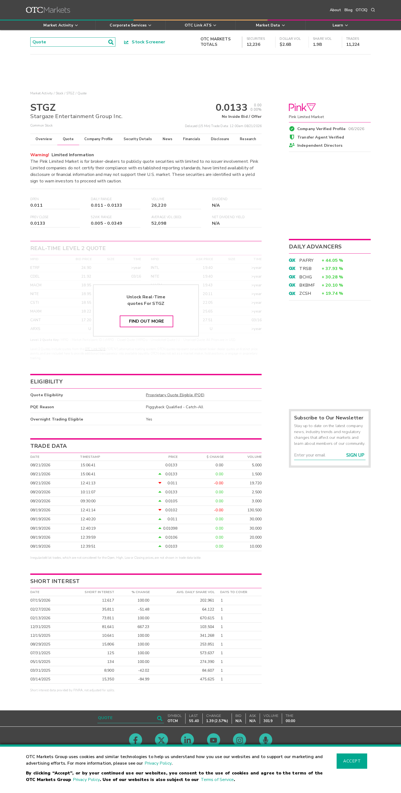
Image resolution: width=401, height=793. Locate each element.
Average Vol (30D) (166, 217)
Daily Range (101, 199)
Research (248, 139)
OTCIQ (361, 10)
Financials (191, 139)
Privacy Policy (158, 763)
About (335, 10)
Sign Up (355, 455)
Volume (157, 199)
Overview (43, 139)
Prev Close (39, 217)
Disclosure (220, 139)
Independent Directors (319, 145)
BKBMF (307, 285)
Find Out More (146, 321)
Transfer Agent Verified (320, 137)
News (168, 139)
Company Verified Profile (331, 128)
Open (34, 199)
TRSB (305, 269)
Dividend (220, 199)
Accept (352, 761)
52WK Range (101, 217)
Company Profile (98, 139)
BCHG (305, 277)
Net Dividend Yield (228, 217)
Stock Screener (146, 42)
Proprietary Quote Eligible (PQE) (175, 395)
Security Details (138, 139)
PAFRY (306, 260)
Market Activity (41, 93)
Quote (68, 139)
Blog (349, 10)
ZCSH (305, 293)
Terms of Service (217, 780)
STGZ (70, 93)
